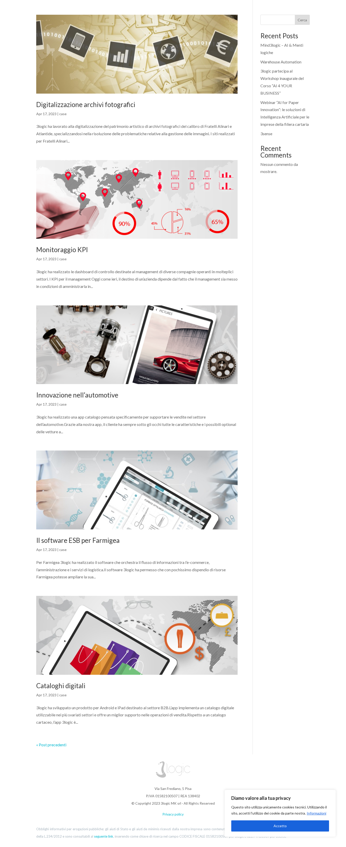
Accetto (280, 826)
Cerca (302, 20)
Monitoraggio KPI (62, 250)
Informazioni (316, 813)
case (63, 114)
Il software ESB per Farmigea (78, 540)
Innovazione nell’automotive (77, 395)
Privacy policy (173, 814)
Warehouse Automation (280, 61)
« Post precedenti (51, 744)
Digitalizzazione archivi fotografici (85, 104)
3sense (266, 133)
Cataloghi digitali (60, 686)
